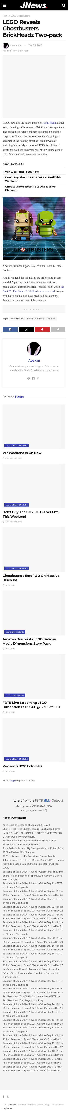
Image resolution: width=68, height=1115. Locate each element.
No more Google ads (17, 887)
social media (49, 122)
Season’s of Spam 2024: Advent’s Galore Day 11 (37, 1039)
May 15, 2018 (35, 45)
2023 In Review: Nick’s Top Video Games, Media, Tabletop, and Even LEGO (34, 863)
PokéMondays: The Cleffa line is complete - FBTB (29, 996)
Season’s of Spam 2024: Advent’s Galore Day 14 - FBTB (33, 1011)
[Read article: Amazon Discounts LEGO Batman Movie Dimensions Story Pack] (34, 613)
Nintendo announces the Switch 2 (21, 844)
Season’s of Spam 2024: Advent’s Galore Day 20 (37, 941)
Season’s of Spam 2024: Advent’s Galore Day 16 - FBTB (33, 980)
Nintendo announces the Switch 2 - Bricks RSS (28, 840)
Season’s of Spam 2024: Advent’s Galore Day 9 (36, 1062)
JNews (13, 1104)
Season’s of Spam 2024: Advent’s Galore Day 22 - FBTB (33, 883)
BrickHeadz (16, 318)
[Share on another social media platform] (58, 329)
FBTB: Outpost (49, 800)
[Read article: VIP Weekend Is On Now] (34, 426)
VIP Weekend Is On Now (22, 171)
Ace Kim (17, 45)
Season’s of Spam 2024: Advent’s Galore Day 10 (37, 1054)
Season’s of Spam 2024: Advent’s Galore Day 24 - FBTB (33, 898)
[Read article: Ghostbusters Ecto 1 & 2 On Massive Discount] (34, 549)
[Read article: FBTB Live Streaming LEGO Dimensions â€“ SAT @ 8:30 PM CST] (34, 676)
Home (6, 15)
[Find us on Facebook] (3, 1097)
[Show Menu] (4, 5)
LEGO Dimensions (15, 632)
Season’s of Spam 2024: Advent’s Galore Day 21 (37, 926)
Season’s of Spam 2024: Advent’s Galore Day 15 (37, 992)
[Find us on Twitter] (8, 1097)
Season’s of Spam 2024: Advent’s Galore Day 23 (37, 918)
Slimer (51, 318)
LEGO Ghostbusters (20, 15)
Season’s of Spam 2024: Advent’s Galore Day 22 (37, 910)
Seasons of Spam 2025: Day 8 (34, 824)
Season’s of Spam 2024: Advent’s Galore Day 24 (37, 895)
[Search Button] (63, 5)
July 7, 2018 (9, 585)
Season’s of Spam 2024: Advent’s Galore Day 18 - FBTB (33, 953)
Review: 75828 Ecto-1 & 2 (22, 766)
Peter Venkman (35, 318)
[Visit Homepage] (33, 5)
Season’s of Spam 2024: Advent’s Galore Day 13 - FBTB (33, 1027)
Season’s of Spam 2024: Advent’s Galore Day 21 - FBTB (33, 930)
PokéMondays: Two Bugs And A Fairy (23, 1000)
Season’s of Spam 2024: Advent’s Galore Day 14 (37, 1007)
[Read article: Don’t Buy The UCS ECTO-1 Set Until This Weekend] (34, 486)
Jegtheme (7, 1108)
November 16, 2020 (13, 522)
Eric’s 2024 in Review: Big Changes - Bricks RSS (28, 848)
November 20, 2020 (13, 458)
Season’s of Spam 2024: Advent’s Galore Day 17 (37, 965)
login (13, 780)
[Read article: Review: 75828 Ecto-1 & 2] (34, 740)
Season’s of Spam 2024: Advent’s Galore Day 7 (36, 1070)
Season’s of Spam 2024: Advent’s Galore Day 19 (37, 949)
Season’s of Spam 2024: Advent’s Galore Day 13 (37, 1023)
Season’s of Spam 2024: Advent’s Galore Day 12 (37, 1046)
